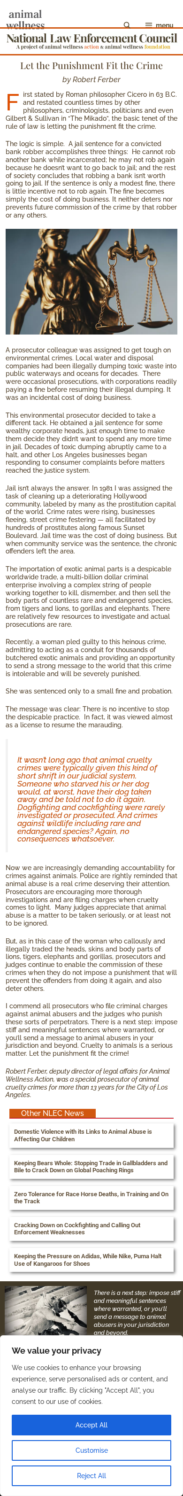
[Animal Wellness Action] (25, 25)
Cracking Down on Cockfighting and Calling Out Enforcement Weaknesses (77, 1229)
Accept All (91, 1425)
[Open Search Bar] (127, 25)
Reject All (91, 1476)
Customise (92, 1450)
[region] (91, 1415)
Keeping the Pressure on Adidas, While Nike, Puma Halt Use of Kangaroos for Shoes (87, 1260)
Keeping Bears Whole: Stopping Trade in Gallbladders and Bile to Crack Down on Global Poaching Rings (91, 1167)
